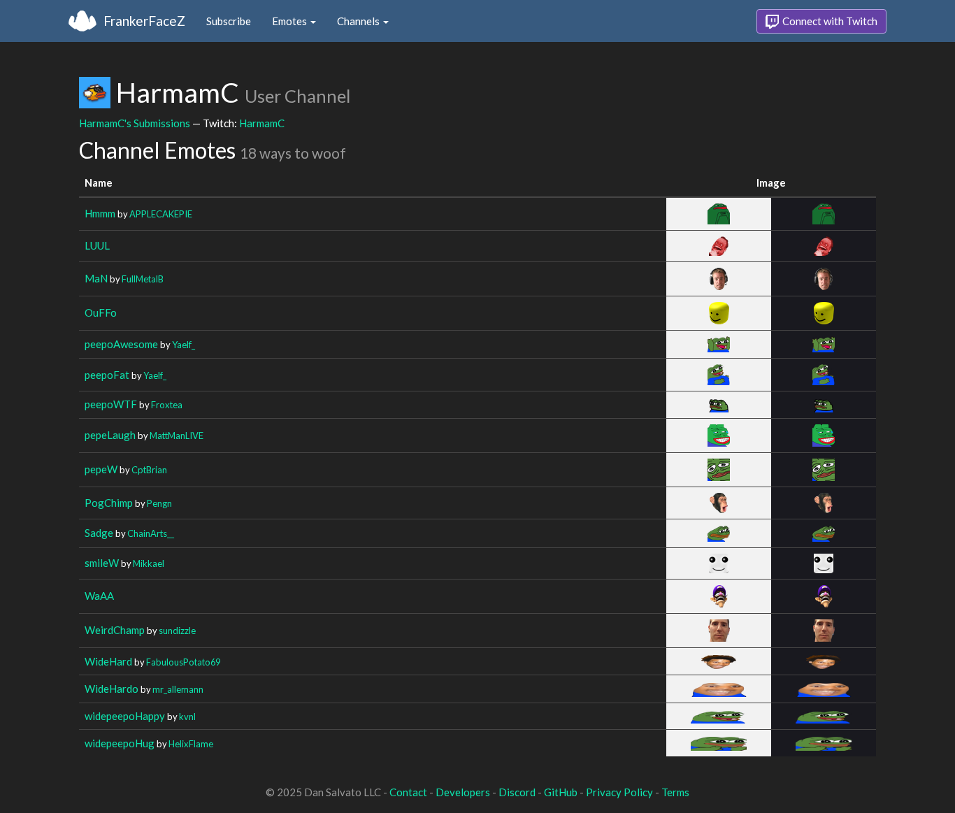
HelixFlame (190, 743)
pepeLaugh (110, 435)
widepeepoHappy (125, 716)
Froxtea (166, 404)
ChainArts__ (150, 533)
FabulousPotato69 (183, 662)
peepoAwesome (121, 344)
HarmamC (262, 123)
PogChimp (109, 502)
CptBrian (149, 469)
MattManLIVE (176, 435)
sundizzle (177, 630)
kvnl (187, 716)
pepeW (101, 469)
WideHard (108, 661)
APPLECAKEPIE (160, 214)
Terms (675, 792)
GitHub (560, 792)
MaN (96, 278)
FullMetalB (143, 279)
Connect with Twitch (828, 21)
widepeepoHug (120, 743)
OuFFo (101, 312)
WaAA (99, 595)
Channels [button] (359, 21)
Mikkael (148, 563)
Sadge (99, 532)
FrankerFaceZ (144, 21)
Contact (408, 792)
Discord (517, 792)
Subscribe (228, 21)
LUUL (97, 245)
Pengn (159, 503)
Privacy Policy (619, 792)
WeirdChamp (115, 630)
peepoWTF (111, 404)
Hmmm (100, 213)
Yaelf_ (183, 344)
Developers (463, 792)
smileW (102, 562)
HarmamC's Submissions (134, 123)
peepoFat (107, 374)
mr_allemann (177, 689)
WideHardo (111, 688)
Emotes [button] (290, 21)
